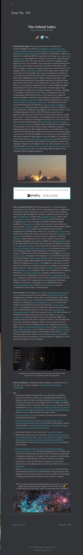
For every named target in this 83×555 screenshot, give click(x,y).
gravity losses (31, 71)
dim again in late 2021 (59, 400)
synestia (25, 412)
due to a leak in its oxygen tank (25, 100)
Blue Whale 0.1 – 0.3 (24, 270)
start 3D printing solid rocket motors (36, 327)
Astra (24, 222)
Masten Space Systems (22, 219)
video (38, 54)
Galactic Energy (26, 229)
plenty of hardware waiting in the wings (41, 139)
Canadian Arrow (24, 217)
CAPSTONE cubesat (62, 329)
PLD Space (62, 234)
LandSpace (29, 226)
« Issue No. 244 (18, 524)
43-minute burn (56, 334)
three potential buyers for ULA (42, 302)
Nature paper (51, 405)
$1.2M (54, 312)
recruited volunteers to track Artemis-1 (35, 469)
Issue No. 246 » (65, 524)
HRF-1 (37, 263)
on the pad (31, 300)
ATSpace (61, 241)
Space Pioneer (29, 224)
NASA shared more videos (26, 415)
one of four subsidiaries (32, 273)
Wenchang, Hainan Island (23, 285)
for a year (63, 332)
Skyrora (16, 236)
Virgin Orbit (46, 219)
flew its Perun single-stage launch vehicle (29, 248)
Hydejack (43, 550)
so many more (50, 285)
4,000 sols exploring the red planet (48, 442)
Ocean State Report (54, 432)
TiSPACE (16, 239)
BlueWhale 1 (50, 268)
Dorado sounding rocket (43, 258)
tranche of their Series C (57, 295)
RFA (55, 234)
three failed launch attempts (24, 246)
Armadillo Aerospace (49, 217)
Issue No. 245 (36, 30)
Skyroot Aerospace (62, 231)
